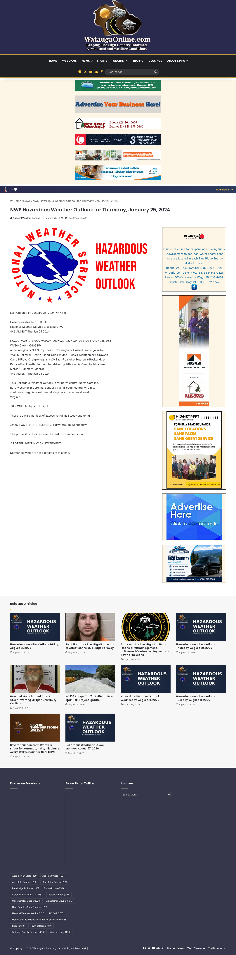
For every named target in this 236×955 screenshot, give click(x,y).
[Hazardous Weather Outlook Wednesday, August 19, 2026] (146, 679)
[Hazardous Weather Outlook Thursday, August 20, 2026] (201, 627)
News (86, 60)
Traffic (138, 60)
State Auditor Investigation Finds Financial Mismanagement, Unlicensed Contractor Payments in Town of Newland (145, 650)
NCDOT (56, 913)
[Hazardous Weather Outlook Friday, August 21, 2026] (35, 627)
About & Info (176, 60)
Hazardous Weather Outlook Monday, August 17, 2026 (84, 746)
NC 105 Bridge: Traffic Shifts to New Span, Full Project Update (89, 698)
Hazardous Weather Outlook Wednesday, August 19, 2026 (140, 698)
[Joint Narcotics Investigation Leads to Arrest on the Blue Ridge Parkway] (90, 627)
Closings (155, 60)
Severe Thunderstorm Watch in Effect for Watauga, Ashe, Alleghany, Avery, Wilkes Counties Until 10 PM (35, 748)
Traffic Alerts (216, 948)
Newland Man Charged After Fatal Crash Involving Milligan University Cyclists (33, 700)
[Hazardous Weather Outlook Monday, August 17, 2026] (90, 728)
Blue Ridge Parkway (25, 888)
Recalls (18, 925)
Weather (118, 60)
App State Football (24, 882)
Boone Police (54, 888)
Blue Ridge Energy (54, 882)
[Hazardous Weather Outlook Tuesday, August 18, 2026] (201, 679)
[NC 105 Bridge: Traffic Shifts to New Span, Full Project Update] (90, 679)
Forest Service (59, 894)
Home (53, 60)
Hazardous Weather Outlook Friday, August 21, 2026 (34, 646)
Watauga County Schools (28, 932)
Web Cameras (196, 948)
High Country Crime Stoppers (30, 907)
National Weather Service (26, 218)
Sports (102, 60)
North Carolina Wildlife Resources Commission (39, 919)
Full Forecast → (224, 189)
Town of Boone (41, 925)
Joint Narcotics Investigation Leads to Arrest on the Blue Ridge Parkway (89, 646)
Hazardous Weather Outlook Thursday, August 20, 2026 (195, 646)
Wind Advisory (60, 932)
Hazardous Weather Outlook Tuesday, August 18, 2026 (195, 698)
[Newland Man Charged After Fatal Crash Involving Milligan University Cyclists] (35, 679)
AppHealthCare (53, 875)
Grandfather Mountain (60, 900)
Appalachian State (24, 875)
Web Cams (69, 60)
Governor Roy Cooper (26, 900)
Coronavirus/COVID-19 (27, 894)
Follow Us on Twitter (79, 783)
